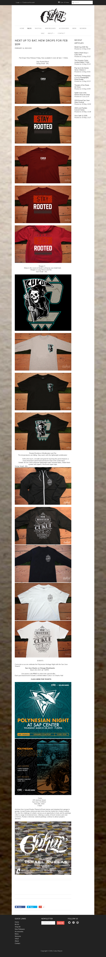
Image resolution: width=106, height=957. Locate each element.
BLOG (29, 28)
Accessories (64, 28)
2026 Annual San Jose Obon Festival (82, 101)
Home (22, 28)
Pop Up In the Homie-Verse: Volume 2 (81, 69)
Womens (83, 28)
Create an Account (28, 2)
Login (17, 2)
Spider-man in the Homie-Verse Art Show (82, 93)
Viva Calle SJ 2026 (80, 116)
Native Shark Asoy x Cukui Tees (81, 53)
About (50, 33)
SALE (42, 33)
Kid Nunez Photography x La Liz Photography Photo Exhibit (82, 77)
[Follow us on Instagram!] (77, 923)
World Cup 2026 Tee (81, 47)
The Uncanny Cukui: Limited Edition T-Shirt (81, 61)
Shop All (38, 28)
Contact (61, 33)
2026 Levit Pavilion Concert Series (80, 109)
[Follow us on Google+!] (73, 923)
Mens (74, 28)
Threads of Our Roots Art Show (81, 86)
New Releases (50, 28)
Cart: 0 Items (64, 2)
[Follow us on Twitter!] (69, 923)
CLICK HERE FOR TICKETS (41, 679)
